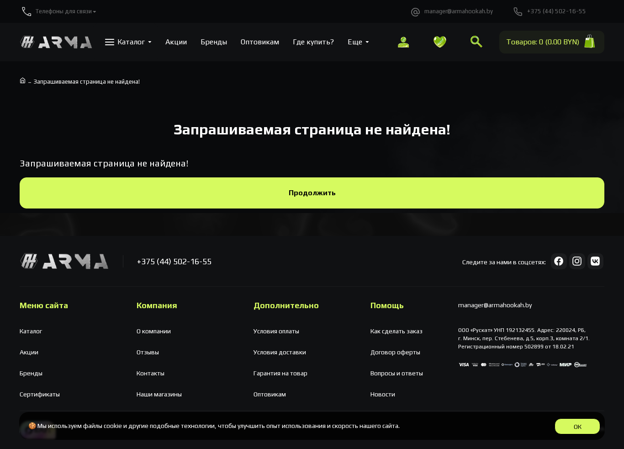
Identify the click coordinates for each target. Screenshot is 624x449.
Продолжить (312, 192)
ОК (578, 426)
